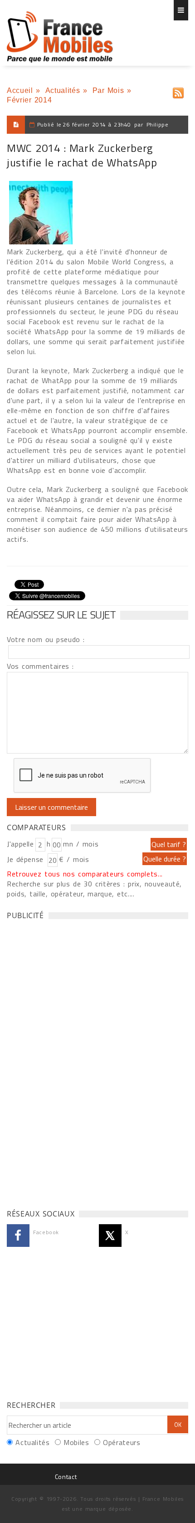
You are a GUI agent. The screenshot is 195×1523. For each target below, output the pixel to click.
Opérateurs (121, 1442)
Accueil (20, 90)
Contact (66, 1476)
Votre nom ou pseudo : (46, 639)
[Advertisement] (75, 1062)
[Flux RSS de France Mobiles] (178, 91)
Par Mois (108, 90)
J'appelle (20, 844)
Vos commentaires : (40, 666)
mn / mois (80, 844)
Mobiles (76, 1442)
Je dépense (26, 859)
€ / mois (74, 859)
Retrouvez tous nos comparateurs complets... (85, 873)
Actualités (62, 90)
